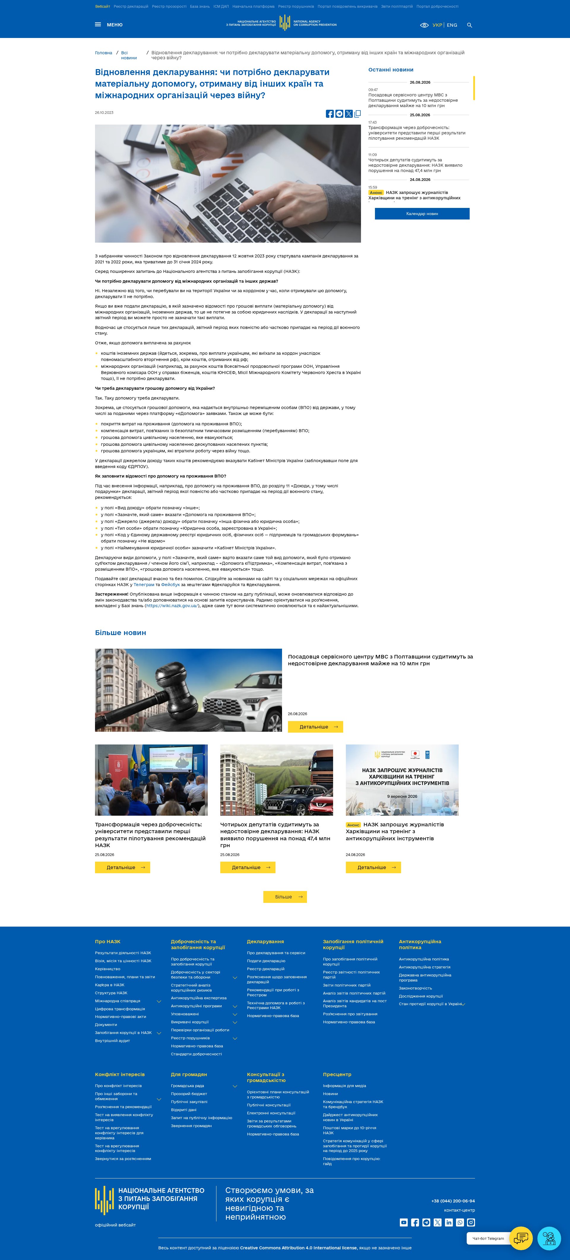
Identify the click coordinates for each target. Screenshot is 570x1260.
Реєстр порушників (296, 6)
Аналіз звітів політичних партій (355, 993)
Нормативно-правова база (197, 1046)
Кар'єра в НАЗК (110, 985)
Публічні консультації (269, 1105)
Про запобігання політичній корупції (350, 961)
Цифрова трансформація (120, 1009)
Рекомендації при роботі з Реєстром (273, 992)
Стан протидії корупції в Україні (431, 1004)
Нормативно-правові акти (121, 1016)
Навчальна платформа (253, 6)
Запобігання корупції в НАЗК (124, 1032)
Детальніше (314, 726)
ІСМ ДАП (221, 6)
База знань (200, 6)
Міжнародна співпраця (118, 1001)
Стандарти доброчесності (197, 1054)
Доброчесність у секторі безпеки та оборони (195, 974)
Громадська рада (188, 1086)
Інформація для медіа (345, 1086)
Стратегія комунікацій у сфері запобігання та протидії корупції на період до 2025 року (355, 1146)
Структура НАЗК (112, 993)
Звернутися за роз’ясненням (123, 1158)
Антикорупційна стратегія (425, 967)
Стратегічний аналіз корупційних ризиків (192, 987)
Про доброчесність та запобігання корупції (192, 961)
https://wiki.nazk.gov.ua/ (172, 605)
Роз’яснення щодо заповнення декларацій (277, 979)
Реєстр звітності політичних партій (351, 974)
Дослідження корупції (421, 996)
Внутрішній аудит (113, 1040)
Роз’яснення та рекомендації (124, 1107)
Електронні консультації (272, 1113)
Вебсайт (102, 6)
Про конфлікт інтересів (119, 1086)
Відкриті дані (184, 1110)
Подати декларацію (266, 961)
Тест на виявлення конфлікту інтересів (124, 1117)
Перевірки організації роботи (200, 1030)
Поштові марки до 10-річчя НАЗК (349, 1130)
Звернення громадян (192, 1126)
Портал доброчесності (437, 6)
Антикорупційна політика (424, 959)
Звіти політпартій (397, 6)
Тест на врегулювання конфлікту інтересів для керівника (119, 1133)
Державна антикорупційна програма (425, 977)
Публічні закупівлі (190, 1102)
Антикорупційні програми (197, 1006)
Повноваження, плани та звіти (125, 977)
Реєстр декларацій (131, 6)
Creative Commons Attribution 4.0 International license (298, 1247)
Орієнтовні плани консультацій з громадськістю (278, 1094)
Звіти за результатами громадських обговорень (272, 1123)
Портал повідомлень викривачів (348, 6)
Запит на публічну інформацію (202, 1118)
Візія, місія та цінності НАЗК (124, 961)
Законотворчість (416, 988)
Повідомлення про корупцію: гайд (352, 1161)
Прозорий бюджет (189, 1094)
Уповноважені (185, 1014)
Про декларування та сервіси (276, 953)
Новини (331, 1094)
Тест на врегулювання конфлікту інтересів (117, 1148)
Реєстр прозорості (169, 6)
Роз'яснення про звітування (351, 1014)
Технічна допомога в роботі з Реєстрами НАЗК (276, 1005)
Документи (106, 1024)
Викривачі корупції (190, 1022)
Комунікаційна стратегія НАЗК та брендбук (353, 1104)
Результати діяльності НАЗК (123, 953)
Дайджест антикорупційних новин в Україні (350, 1117)
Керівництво (108, 969)
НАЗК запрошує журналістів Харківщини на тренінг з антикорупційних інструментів (395, 831)
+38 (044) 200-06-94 (453, 1201)
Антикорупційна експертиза (199, 998)
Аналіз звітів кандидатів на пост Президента (355, 1003)
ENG (452, 25)
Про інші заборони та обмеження (116, 1096)
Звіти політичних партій (347, 985)
